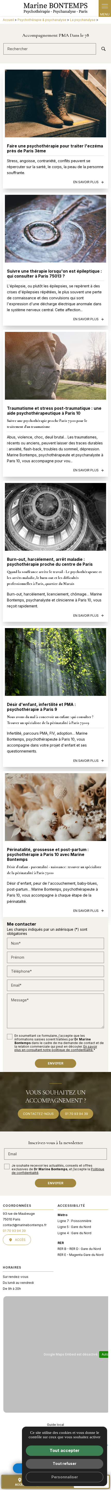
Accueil (8, 20)
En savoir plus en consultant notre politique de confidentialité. (55, 1048)
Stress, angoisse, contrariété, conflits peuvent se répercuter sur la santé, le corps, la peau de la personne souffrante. (55, 167)
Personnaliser (64, 1477)
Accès (20, 1240)
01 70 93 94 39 (76, 1114)
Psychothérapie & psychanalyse (42, 20)
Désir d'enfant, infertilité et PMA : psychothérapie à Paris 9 (41, 707)
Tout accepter (65, 1450)
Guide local (55, 1425)
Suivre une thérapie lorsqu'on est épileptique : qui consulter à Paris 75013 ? (54, 274)
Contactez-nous (38, 1114)
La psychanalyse (83, 20)
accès (20, 1481)
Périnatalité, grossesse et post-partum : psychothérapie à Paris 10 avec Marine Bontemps (48, 854)
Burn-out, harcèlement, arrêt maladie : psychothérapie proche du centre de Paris (50, 562)
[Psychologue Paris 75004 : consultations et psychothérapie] (55, 8)
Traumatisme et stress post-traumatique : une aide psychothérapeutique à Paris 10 (54, 411)
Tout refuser (64, 1463)
